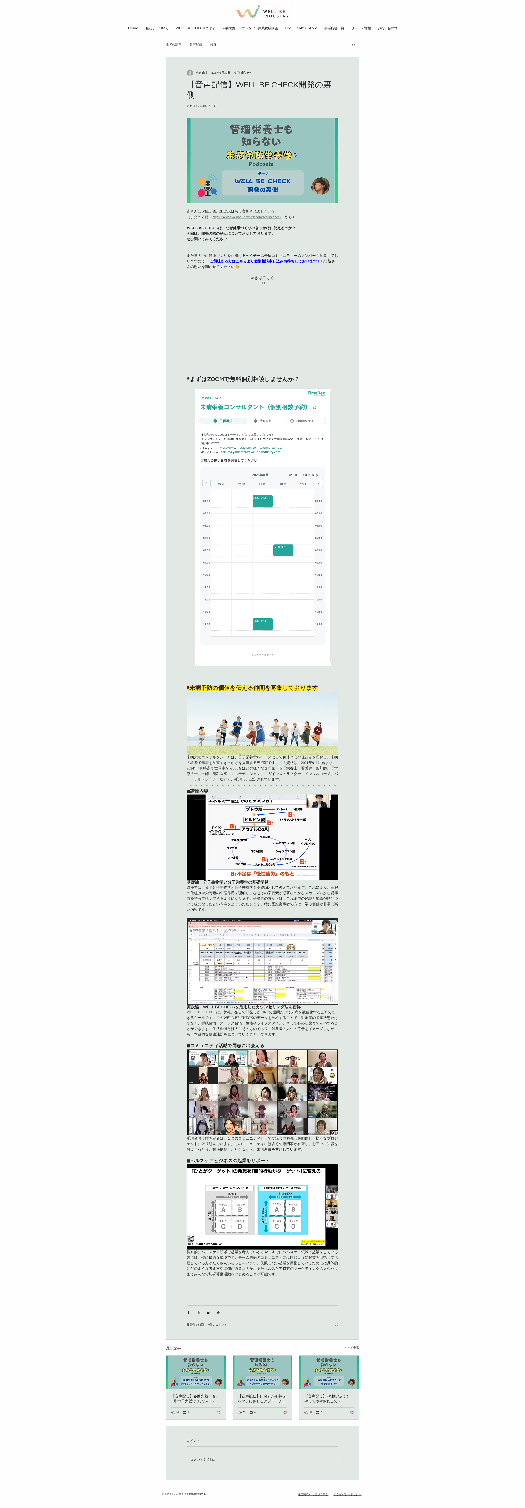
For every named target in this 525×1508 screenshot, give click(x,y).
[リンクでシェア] (219, 1312)
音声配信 (196, 45)
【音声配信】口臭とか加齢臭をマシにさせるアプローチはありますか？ (262, 1399)
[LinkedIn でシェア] (209, 1312)
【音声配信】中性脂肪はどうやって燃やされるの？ (328, 1398)
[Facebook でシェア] (189, 1312)
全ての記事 (173, 45)
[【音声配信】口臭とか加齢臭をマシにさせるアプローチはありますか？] (262, 1372)
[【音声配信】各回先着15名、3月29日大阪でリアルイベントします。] (196, 1372)
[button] (354, 44)
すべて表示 (352, 1348)
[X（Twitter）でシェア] (199, 1312)
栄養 (213, 45)
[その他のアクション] (335, 72)
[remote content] (262, 328)
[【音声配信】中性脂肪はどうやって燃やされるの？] (329, 1372)
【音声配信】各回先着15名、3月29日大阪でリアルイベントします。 (195, 1399)
